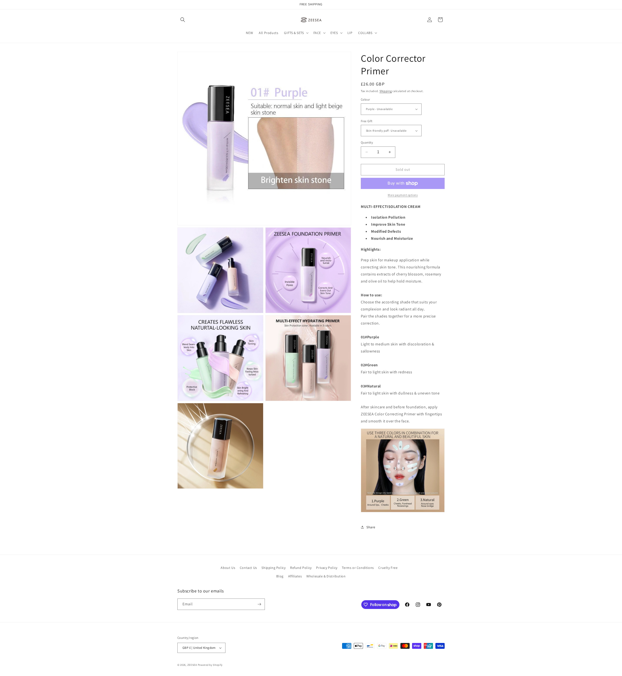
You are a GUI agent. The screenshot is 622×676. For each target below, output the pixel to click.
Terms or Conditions (358, 567)
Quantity (367, 142)
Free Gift (366, 121)
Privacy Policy (326, 567)
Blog (279, 576)
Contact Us (248, 567)
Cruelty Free (387, 567)
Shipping (386, 91)
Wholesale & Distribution (326, 576)
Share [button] (370, 527)
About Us (228, 567)
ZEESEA (192, 665)
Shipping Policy (273, 567)
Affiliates (295, 576)
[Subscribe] (259, 604)
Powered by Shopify (210, 665)
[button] (182, 19)
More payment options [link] (403, 195)
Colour (365, 99)
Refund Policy (301, 567)
